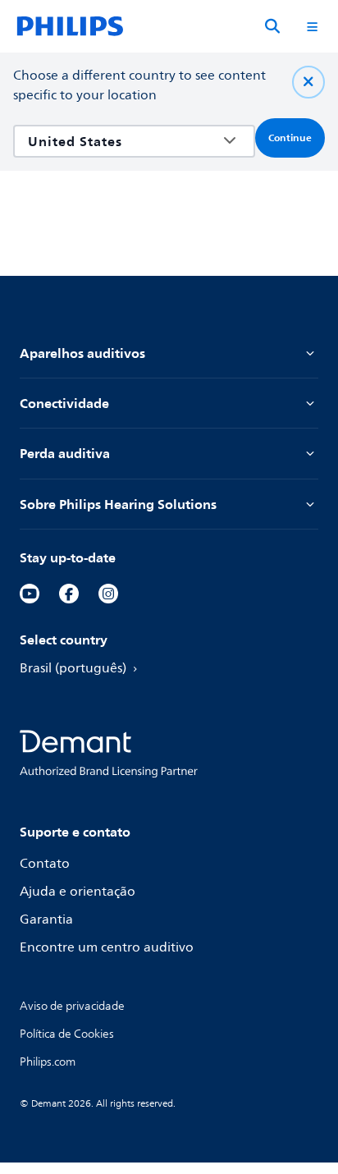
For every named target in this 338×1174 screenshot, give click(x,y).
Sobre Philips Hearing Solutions (118, 504)
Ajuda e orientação (77, 891)
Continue (290, 138)
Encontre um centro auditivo (107, 947)
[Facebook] (69, 593)
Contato (45, 863)
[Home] (70, 26)
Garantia (46, 919)
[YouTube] (29, 593)
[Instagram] (108, 593)
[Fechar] (308, 82)
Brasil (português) (73, 668)
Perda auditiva (65, 453)
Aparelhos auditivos (82, 353)
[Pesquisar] (272, 26)
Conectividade (64, 403)
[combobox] (122, 141)
